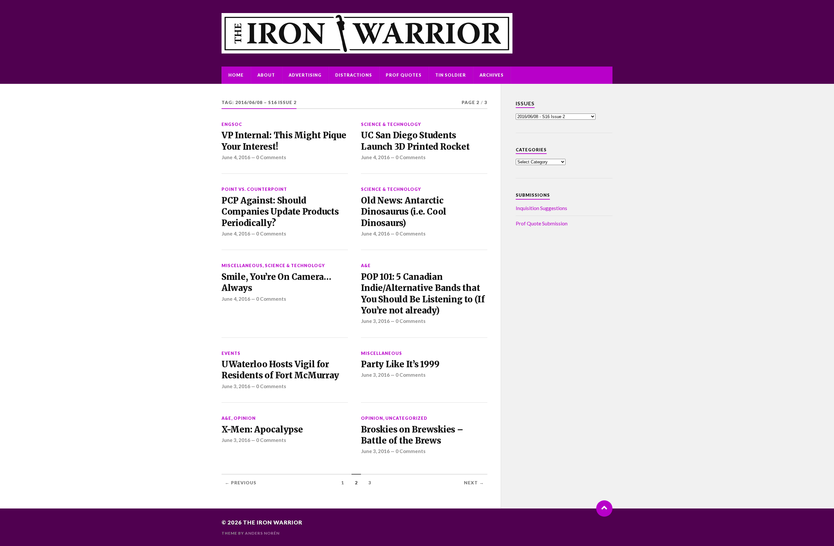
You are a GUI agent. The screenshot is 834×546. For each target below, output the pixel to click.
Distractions (353, 75)
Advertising (305, 75)
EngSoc (232, 124)
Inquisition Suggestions (541, 208)
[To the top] (604, 508)
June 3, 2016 (375, 321)
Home (236, 75)
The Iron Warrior (272, 522)
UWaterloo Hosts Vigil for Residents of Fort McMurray (280, 370)
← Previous (240, 482)
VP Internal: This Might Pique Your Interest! (284, 141)
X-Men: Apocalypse (262, 429)
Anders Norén (262, 533)
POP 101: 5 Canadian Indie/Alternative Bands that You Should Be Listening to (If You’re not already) (422, 294)
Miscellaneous (242, 265)
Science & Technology (391, 124)
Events (231, 353)
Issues (525, 103)
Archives (492, 75)
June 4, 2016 (236, 157)
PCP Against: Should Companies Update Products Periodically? (280, 211)
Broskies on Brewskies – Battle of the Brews (412, 435)
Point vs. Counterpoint (254, 189)
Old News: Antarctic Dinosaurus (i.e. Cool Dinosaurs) (403, 211)
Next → (474, 482)
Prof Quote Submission (542, 223)
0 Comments (271, 157)
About (266, 75)
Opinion (245, 418)
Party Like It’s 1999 (400, 364)
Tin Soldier (450, 75)
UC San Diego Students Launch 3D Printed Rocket (415, 141)
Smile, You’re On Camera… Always (276, 282)
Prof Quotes (404, 75)
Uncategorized (406, 418)
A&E (366, 265)
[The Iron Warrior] (417, 33)
